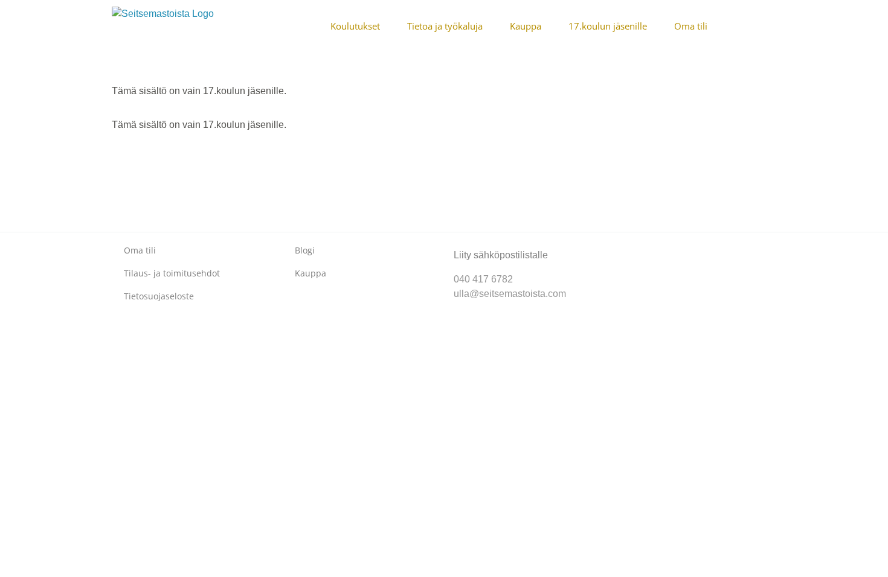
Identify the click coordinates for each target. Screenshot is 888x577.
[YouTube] (668, 245)
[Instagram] (649, 245)
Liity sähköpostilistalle (501, 255)
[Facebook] (630, 245)
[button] (772, 25)
